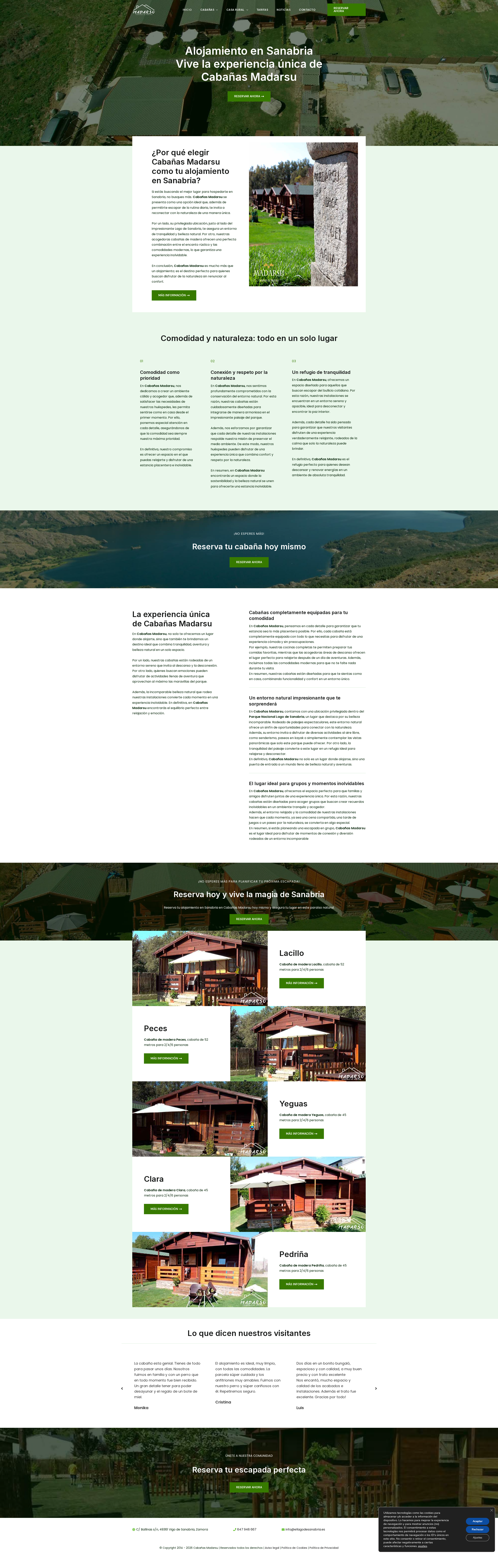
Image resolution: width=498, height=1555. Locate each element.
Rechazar (477, 1529)
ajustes (422, 1546)
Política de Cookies (294, 1548)
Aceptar (477, 1521)
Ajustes (477, 1537)
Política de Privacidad (323, 1548)
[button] (216, 9)
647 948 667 (246, 1529)
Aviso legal (272, 1548)
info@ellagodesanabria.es (305, 1529)
